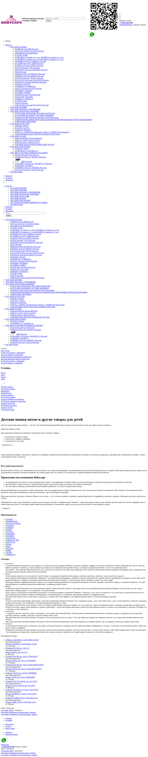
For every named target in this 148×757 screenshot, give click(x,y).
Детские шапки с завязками (12, 363)
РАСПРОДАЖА (16, 172)
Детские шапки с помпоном (12, 355)
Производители (12, 734)
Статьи (8, 726)
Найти (8, 215)
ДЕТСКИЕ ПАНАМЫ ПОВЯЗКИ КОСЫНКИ (28, 153)
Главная (9, 718)
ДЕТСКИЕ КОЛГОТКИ (19, 124)
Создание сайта (7, 710)
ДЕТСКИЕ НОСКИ (18, 136)
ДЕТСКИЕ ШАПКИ (18, 47)
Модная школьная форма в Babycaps (15, 359)
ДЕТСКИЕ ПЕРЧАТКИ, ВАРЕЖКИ (24, 111)
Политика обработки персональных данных (18, 712)
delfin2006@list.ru (126, 25)
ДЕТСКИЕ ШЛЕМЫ (18, 107)
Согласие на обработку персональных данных (19, 714)
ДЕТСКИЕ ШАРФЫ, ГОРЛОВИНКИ (25, 109)
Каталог (9, 45)
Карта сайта (10, 728)
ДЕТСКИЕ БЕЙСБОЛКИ (20, 147)
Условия (9, 178)
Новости (9, 176)
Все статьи (5, 351)
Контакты (9, 180)
